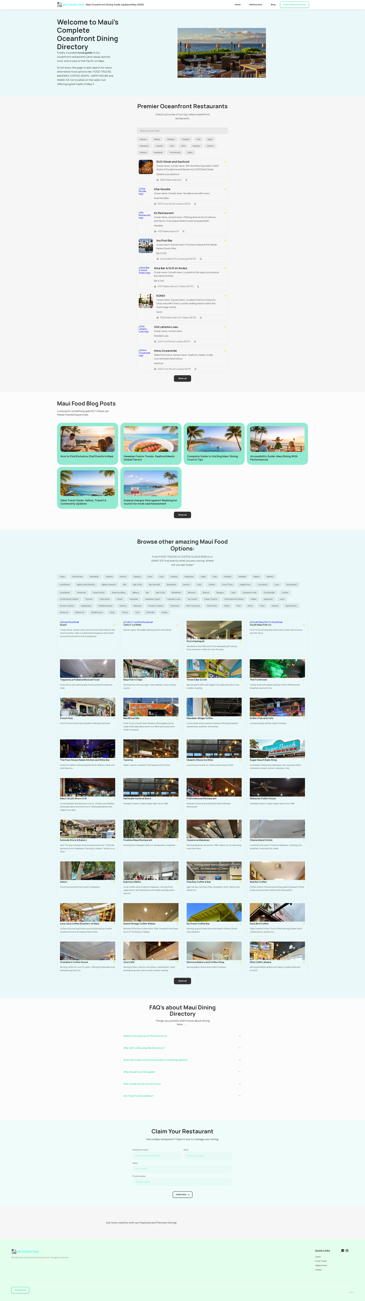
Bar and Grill (154, 584)
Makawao (144, 145)
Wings (164, 612)
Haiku (189, 152)
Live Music (262, 584)
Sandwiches (291, 605)
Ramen (275, 605)
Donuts (89, 599)
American (81, 592)
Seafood (64, 612)
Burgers (220, 592)
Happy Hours (321, 1265)
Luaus (318, 1256)
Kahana (143, 152)
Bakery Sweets (109, 584)
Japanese (268, 599)
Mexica (123, 605)
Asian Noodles (118, 592)
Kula (172, 145)
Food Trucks (321, 1261)
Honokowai (175, 152)
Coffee (211, 584)
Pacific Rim (212, 605)
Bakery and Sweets (86, 584)
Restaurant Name (140, 1149)
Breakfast (171, 584)
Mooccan (174, 605)
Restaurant (291, 584)
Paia (198, 139)
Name (135, 1163)
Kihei (183, 145)
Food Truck (227, 584)
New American (193, 605)
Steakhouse (97, 612)
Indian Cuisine (210, 599)
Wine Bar (150, 612)
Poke (262, 605)
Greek (119, 599)
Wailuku (143, 139)
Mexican (137, 605)
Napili (210, 139)
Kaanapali (158, 152)
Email (186, 1149)
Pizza (250, 605)
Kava (282, 599)
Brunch (186, 584)
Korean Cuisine (67, 605)
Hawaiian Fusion (152, 599)
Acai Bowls (65, 584)
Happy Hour (245, 584)
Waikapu (171, 139)
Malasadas (86, 605)
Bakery (136, 592)
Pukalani (185, 139)
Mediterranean (105, 605)
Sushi (112, 612)
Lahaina (159, 145)
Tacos (125, 612)
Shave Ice (79, 612)
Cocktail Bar (269, 592)
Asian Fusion (99, 592)
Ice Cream (192, 599)
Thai (137, 612)
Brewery (192, 592)
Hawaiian (134, 599)
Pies (239, 605)
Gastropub (105, 599)
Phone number (139, 1176)
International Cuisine (234, 599)
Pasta (227, 605)
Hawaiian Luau (174, 599)
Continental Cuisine (69, 599)
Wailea (157, 139)
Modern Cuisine (155, 605)
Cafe (199, 584)
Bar (124, 584)
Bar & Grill (137, 584)
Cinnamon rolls (249, 592)
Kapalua (196, 145)
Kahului (210, 145)
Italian (253, 599)
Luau (277, 584)
